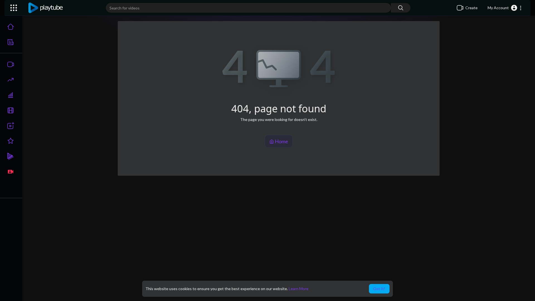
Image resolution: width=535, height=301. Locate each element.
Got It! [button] (379, 288)
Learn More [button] (298, 288)
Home (281, 141)
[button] (504, 7)
